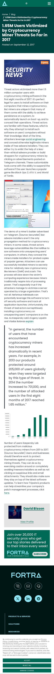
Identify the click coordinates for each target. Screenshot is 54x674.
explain (29, 321)
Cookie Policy (13, 641)
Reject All (27, 665)
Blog (13, 14)
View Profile (27, 521)
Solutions (14, 624)
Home (5, 14)
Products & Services (19, 616)
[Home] (5, 3)
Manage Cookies (27, 670)
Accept (27, 660)
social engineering (35, 139)
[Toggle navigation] (49, 3)
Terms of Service (31, 641)
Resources (14, 631)
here (6, 493)
